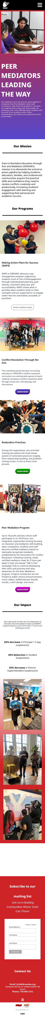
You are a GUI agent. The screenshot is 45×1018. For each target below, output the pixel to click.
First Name (13, 935)
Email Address (15, 927)
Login (22, 1013)
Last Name (13, 943)
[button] (4, 32)
